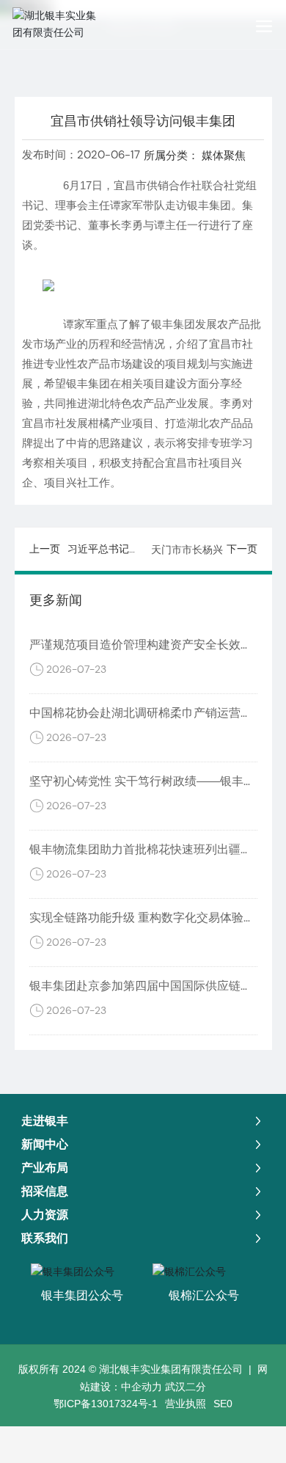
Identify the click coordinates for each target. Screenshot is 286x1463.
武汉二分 (185, 1387)
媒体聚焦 (224, 155)
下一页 (242, 549)
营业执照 (185, 1403)
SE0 (222, 1403)
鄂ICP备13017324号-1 (106, 1403)
